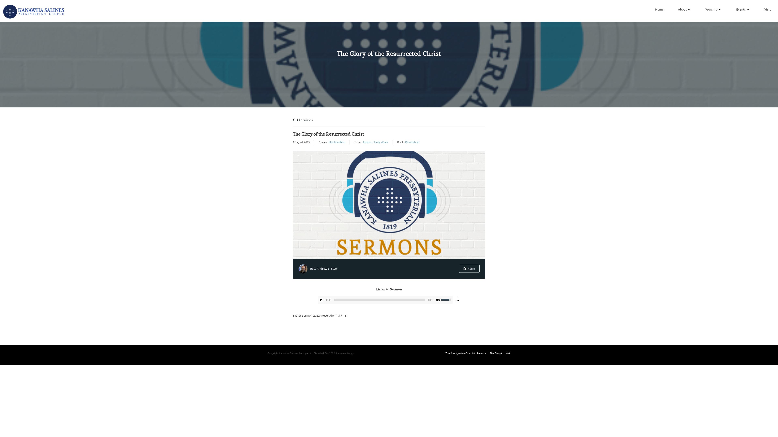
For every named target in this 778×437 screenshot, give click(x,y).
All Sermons (304, 120)
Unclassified (337, 142)
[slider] (379, 300)
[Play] (321, 300)
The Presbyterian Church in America (466, 353)
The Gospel (496, 353)
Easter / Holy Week (375, 142)
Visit (508, 353)
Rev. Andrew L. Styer (324, 268)
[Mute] (438, 300)
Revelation (412, 142)
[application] (385, 300)
